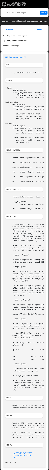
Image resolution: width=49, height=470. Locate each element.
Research (39, 30)
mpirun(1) (15, 457)
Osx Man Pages (11, 30)
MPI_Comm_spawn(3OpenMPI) (16, 57)
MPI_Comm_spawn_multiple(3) (23, 453)
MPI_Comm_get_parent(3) (21, 455)
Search (43, 13)
